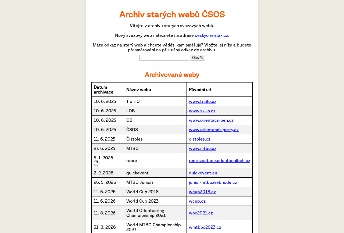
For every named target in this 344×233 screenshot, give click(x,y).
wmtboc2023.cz (205, 227)
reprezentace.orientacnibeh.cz (219, 160)
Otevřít (197, 58)
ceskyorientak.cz (211, 35)
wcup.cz (197, 201)
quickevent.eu (203, 172)
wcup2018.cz (202, 191)
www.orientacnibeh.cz (211, 120)
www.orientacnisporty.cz (214, 129)
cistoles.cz (199, 139)
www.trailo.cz (202, 101)
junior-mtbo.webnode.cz (213, 182)
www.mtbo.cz (202, 148)
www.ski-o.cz (202, 110)
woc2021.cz (201, 212)
